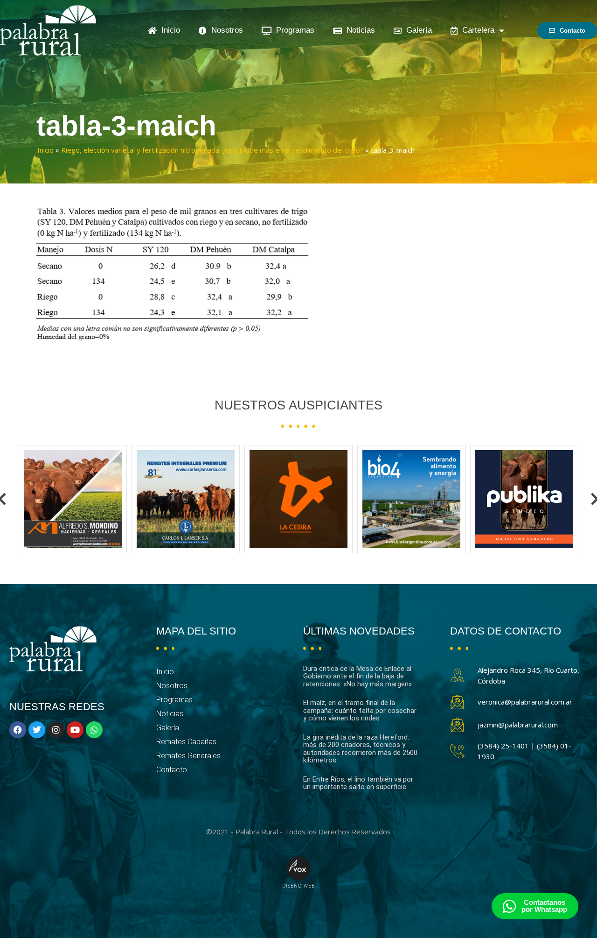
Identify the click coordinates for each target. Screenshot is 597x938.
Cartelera (476, 30)
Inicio (168, 30)
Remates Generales (188, 755)
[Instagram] (56, 729)
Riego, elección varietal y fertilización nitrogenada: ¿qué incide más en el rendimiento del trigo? (212, 150)
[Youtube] (75, 729)
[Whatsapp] (94, 729)
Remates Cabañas (186, 741)
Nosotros (225, 30)
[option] (73, 499)
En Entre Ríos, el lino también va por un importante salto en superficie (358, 783)
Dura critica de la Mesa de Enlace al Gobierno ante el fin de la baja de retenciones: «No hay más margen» (357, 676)
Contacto (171, 769)
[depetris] (524, 499)
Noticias (358, 30)
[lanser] (73, 499)
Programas (292, 30)
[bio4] (298, 499)
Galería (417, 30)
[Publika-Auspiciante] (411, 499)
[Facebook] (17, 729)
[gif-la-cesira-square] (186, 499)
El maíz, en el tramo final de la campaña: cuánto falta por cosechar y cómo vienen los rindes (360, 710)
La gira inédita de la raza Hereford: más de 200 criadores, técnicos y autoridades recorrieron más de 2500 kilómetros (360, 749)
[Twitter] (36, 729)
